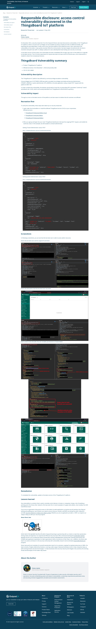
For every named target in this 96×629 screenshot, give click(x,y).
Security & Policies (76, 622)
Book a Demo (83, 7)
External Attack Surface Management (58, 601)
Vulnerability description (9, 22)
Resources (55, 7)
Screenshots (6, 29)
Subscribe (10, 604)
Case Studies (70, 612)
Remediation (7, 31)
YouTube (82, 604)
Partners (72, 1)
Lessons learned (7, 34)
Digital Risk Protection (57, 606)
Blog (4, 13)
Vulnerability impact (8, 25)
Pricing (44, 601)
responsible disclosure (79, 541)
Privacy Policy (85, 622)
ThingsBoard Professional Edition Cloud (36, 113)
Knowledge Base (46, 612)
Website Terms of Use (59, 622)
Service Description (73, 624)
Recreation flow (7, 27)
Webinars (69, 610)
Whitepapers (70, 607)
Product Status (46, 609)
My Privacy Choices (83, 624)
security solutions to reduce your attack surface (38, 513)
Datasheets (70, 599)
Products (45, 7)
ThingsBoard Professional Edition (34, 118)
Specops (44, 615)
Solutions (35, 7)
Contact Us (45, 598)
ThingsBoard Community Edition (34, 115)
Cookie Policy (68, 622)
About (63, 7)
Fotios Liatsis (25, 37)
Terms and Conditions (48, 622)
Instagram (83, 607)
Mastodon (83, 601)
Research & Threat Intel (12, 13)
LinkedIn (82, 598)
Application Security (57, 611)
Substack (82, 612)
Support (78, 1)
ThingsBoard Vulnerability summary (9, 19)
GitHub (82, 609)
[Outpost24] (19, 7)
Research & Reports (70, 603)
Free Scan (73, 7)
